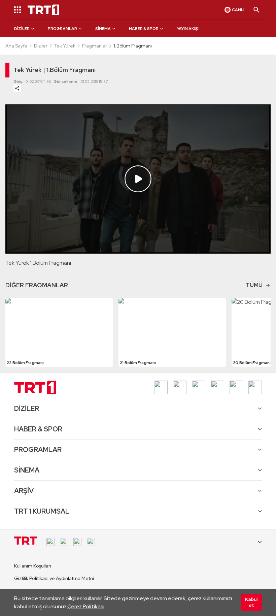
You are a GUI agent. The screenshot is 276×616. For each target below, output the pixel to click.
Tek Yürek (64, 46)
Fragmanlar (94, 46)
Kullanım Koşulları (32, 566)
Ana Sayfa (16, 46)
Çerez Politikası (85, 606)
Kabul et (251, 602)
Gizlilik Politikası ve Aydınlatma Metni (54, 578)
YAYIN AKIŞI (188, 28)
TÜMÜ (254, 285)
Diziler (40, 46)
